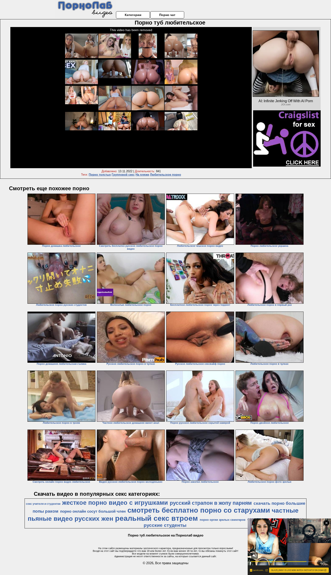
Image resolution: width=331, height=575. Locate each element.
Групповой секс (123, 174)
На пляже (142, 174)
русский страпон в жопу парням (211, 503)
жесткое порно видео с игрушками (115, 502)
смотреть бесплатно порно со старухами (198, 510)
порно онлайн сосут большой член (93, 511)
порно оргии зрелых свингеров (222, 519)
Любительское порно (165, 174)
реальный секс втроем (156, 518)
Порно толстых (100, 174)
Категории (133, 15)
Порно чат (167, 15)
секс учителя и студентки (43, 503)
